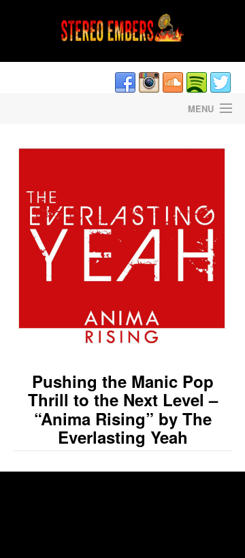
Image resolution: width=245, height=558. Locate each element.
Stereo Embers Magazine (61, 108)
